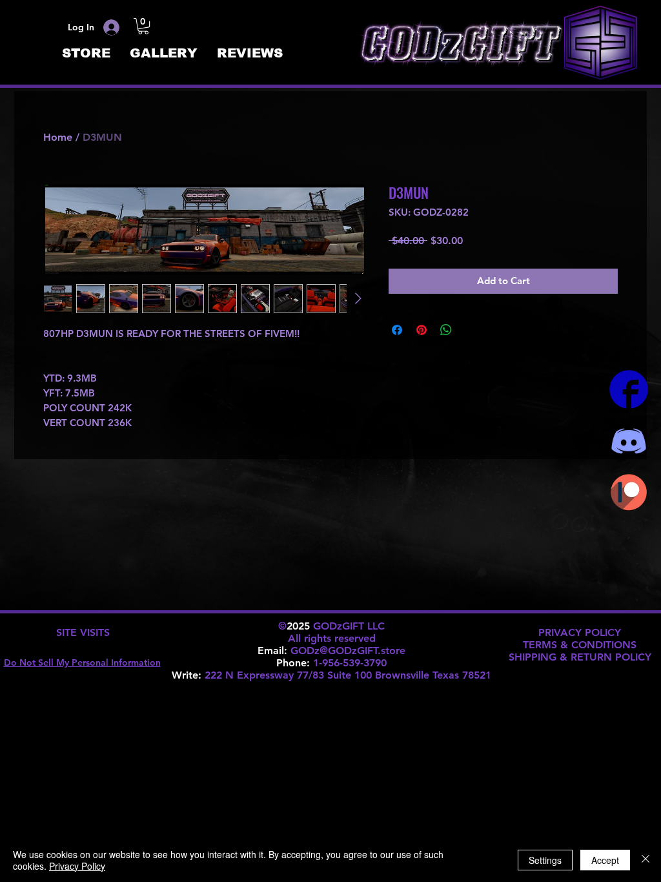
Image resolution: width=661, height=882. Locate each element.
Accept (605, 860)
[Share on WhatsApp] (446, 330)
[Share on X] (470, 330)
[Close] (645, 860)
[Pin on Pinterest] (421, 330)
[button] (143, 26)
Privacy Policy (77, 865)
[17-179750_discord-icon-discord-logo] (628, 441)
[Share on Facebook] (397, 330)
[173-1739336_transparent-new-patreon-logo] (628, 492)
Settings (545, 860)
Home (57, 137)
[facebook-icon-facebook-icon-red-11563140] (628, 389)
